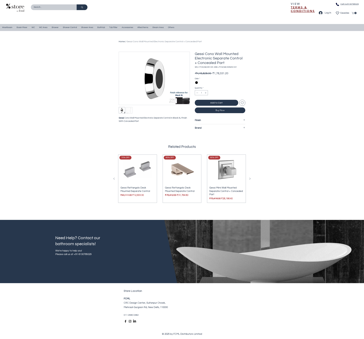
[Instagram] (130, 321)
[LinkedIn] (134, 321)
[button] (354, 13)
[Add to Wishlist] (242, 103)
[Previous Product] (114, 178)
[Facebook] (125, 321)
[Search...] (82, 7)
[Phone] (337, 4)
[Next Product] (250, 178)
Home (122, 41)
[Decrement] (197, 92)
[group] (182, 178)
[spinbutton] (201, 92)
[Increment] (206, 92)
